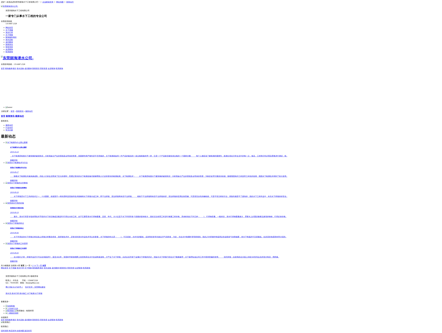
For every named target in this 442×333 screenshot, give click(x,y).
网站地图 (60, 2)
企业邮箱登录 (47, 2)
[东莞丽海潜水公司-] (9, 6)
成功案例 (9, 42)
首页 (3, 68)
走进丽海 (9, 49)
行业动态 (9, 128)
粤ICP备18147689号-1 (14, 287)
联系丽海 (9, 52)
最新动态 (29, 111)
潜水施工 (23, 293)
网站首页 (9, 28)
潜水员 (8, 293)
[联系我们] (10, 311)
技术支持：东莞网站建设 (35, 287)
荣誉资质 (9, 47)
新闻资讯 (9, 45)
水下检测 (31, 293)
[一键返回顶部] (12, 313)
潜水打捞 (9, 32)
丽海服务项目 (11, 37)
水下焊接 (38, 293)
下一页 (39, 266)
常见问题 (9, 130)
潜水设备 (9, 40)
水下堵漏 (9, 30)
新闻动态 (70, 2)
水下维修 (9, 35)
